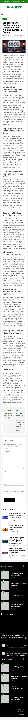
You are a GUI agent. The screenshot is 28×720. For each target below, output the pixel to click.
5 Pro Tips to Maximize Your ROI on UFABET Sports (16, 527)
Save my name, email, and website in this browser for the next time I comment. (14, 493)
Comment (7, 451)
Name (6, 471)
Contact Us (21, 711)
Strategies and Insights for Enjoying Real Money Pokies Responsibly (16, 539)
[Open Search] (23, 13)
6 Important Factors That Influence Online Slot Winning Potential (17, 515)
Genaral (13, 577)
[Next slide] (26, 1)
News (4, 19)
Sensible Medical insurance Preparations (12, 1)
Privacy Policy (21, 714)
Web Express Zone (15, 520)
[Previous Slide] (24, 1)
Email (6, 478)
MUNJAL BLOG (7, 35)
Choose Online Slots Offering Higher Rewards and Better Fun (17, 550)
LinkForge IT (14, 555)
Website (6, 484)
